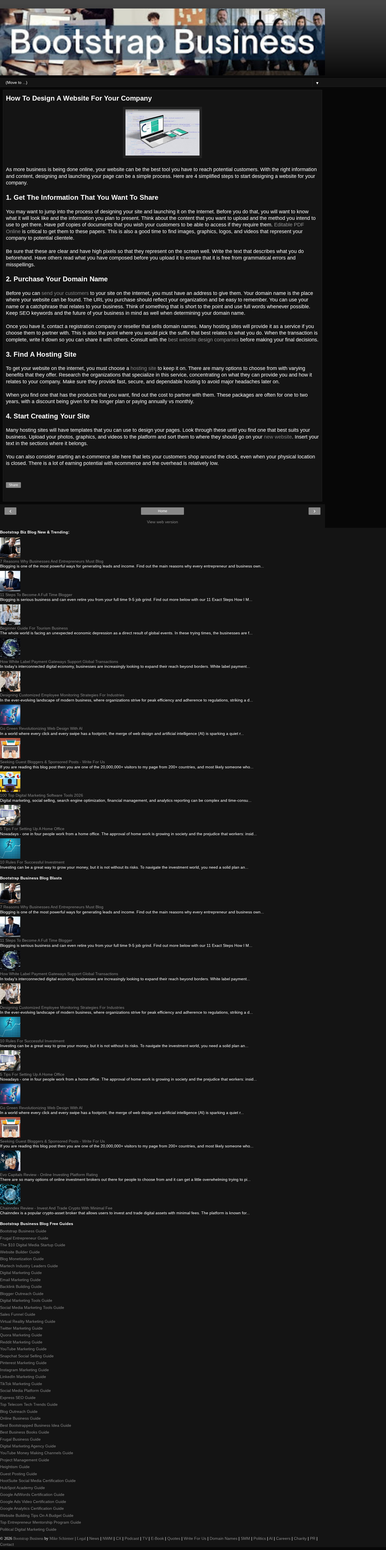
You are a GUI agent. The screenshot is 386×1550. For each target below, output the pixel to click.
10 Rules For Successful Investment (32, 862)
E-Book (157, 1538)
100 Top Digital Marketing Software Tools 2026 (41, 795)
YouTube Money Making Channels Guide (36, 1453)
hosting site (143, 368)
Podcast (132, 1538)
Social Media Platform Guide (25, 1390)
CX (118, 1538)
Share (13, 485)
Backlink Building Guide (21, 1286)
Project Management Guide (24, 1460)
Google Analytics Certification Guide (32, 1508)
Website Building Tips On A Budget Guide (36, 1515)
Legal (81, 1538)
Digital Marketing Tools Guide (26, 1300)
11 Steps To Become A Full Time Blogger (36, 594)
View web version (162, 522)
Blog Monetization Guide (22, 1258)
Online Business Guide (20, 1418)
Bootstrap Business (28, 1538)
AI (271, 1538)
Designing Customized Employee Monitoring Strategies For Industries (62, 695)
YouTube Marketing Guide (23, 1349)
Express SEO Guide (18, 1397)
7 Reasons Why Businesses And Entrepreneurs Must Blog (51, 561)
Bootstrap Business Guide (23, 1231)
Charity (300, 1538)
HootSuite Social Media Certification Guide (38, 1480)
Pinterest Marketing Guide (23, 1362)
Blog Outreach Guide (19, 1411)
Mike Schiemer (61, 1538)
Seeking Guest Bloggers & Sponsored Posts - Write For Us (52, 762)
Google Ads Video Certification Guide (33, 1501)
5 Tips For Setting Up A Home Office (32, 828)
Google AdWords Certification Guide (32, 1494)
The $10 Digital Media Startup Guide (32, 1245)
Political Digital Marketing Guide (28, 1529)
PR (312, 1538)
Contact (7, 1544)
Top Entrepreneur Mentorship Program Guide (40, 1522)
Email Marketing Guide (20, 1279)
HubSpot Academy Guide (22, 1487)
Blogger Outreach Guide (22, 1293)
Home (162, 511)
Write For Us (195, 1538)
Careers (283, 1538)
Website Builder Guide (20, 1252)
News (94, 1538)
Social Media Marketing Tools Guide (32, 1307)
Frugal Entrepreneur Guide (24, 1238)
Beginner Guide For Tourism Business (34, 628)
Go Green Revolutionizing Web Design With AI (41, 728)
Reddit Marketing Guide (21, 1342)
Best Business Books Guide (24, 1432)
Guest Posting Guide (18, 1474)
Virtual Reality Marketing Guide (27, 1321)
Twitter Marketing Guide (21, 1328)
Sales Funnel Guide (17, 1314)
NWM (107, 1538)
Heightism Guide (15, 1466)
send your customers (65, 293)
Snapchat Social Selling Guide (27, 1356)
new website (278, 437)
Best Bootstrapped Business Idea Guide (35, 1425)
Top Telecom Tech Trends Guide (29, 1404)
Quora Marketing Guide (21, 1335)
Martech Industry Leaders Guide (29, 1266)
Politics (259, 1538)
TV (145, 1538)
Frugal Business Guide (20, 1439)
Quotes (173, 1538)
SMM (245, 1538)
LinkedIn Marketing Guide (23, 1376)
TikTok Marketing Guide (21, 1383)
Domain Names (223, 1538)
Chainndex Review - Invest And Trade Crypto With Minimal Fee (56, 1208)
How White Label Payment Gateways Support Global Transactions (59, 661)
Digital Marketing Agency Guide (28, 1446)
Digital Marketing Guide (21, 1272)
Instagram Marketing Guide (24, 1370)
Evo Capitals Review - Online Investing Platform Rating (49, 1174)
